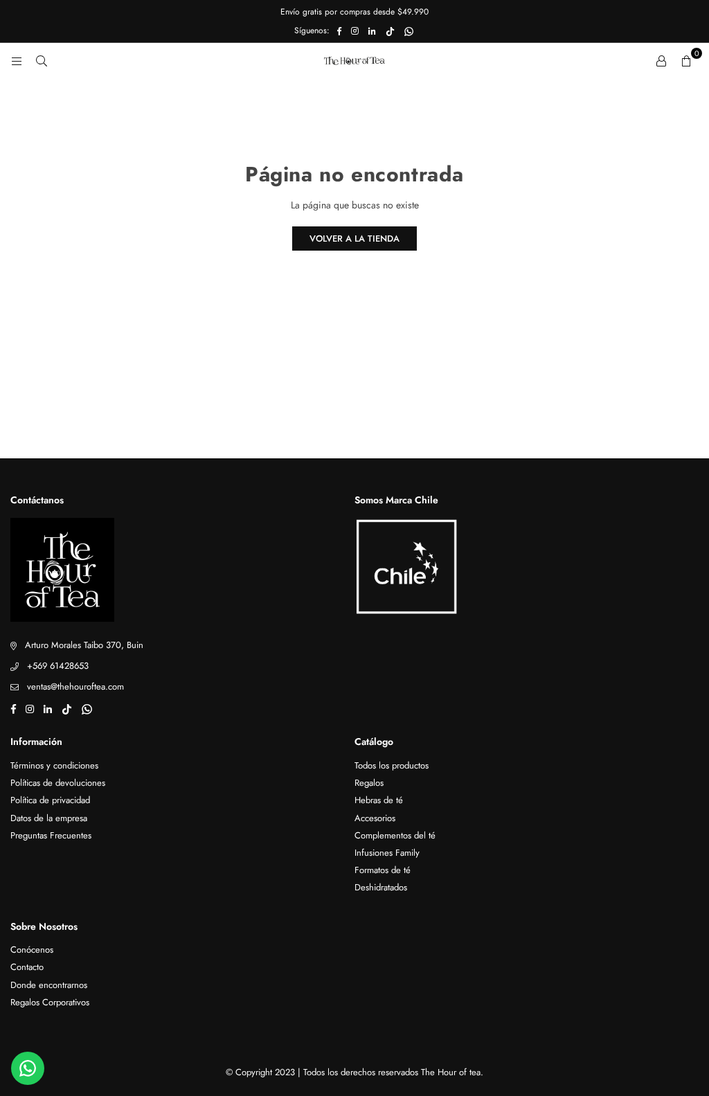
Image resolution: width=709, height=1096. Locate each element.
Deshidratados (380, 887)
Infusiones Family (387, 852)
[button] (686, 60)
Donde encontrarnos (48, 984)
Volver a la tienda (354, 238)
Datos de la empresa (48, 818)
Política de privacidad (50, 800)
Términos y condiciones (54, 765)
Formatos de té (382, 870)
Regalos (369, 782)
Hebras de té (378, 800)
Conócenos (31, 949)
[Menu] (16, 60)
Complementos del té (395, 835)
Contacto (27, 966)
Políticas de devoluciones (57, 782)
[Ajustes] (661, 60)
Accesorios (374, 818)
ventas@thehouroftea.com (75, 686)
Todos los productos (391, 765)
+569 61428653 (58, 665)
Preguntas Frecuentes (50, 835)
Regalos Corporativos (49, 1002)
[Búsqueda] (41, 60)
